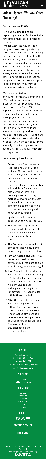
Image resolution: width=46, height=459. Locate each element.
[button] (41, 4)
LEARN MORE (23, 433)
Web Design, (13, 452)
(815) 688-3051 (14, 364)
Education (23, 398)
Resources (23, 401)
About (23, 393)
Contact (23, 404)
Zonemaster (23, 379)
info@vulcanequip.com (23, 368)
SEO (33, 452)
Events (23, 407)
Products (23, 395)
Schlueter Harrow (23, 382)
